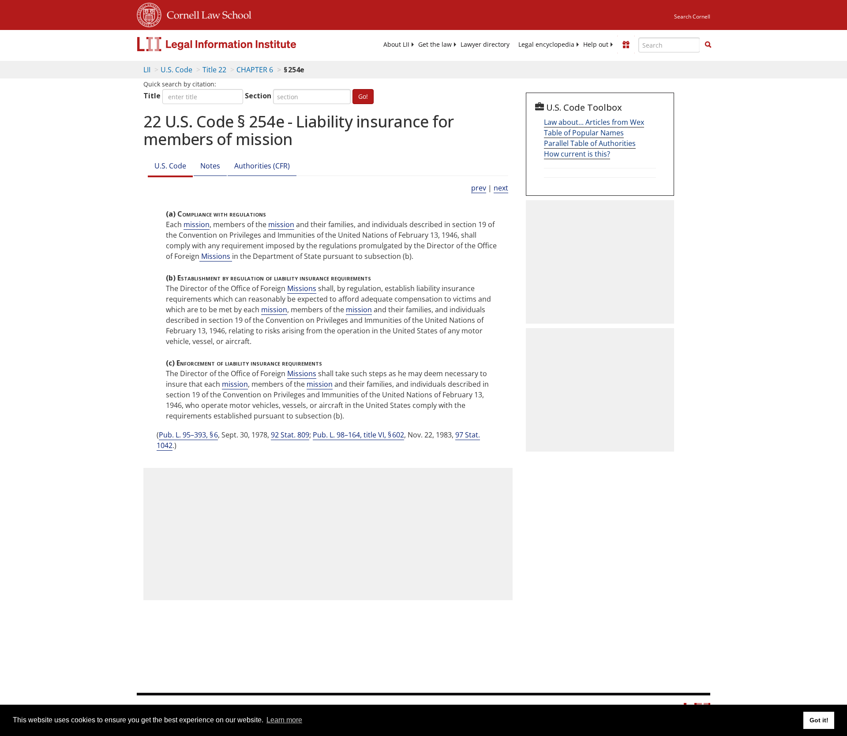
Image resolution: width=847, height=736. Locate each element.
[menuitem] (396, 44)
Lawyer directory (485, 45)
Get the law (435, 45)
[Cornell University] (149, 13)
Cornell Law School (206, 13)
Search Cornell (692, 16)
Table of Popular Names (584, 133)
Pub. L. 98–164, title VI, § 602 (358, 435)
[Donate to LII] (626, 44)
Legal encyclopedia (546, 45)
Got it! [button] (819, 720)
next (501, 188)
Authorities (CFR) (262, 166)
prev (478, 188)
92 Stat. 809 (290, 435)
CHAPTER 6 (254, 70)
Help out (595, 45)
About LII (396, 45)
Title (152, 96)
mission (197, 224)
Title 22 (214, 70)
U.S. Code (176, 70)
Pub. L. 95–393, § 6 (188, 435)
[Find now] (708, 45)
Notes (210, 166)
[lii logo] (236, 44)
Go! (363, 96)
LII (146, 70)
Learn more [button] (284, 720)
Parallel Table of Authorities (590, 143)
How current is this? (577, 154)
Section (258, 96)
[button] (708, 44)
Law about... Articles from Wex (594, 122)
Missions (215, 256)
